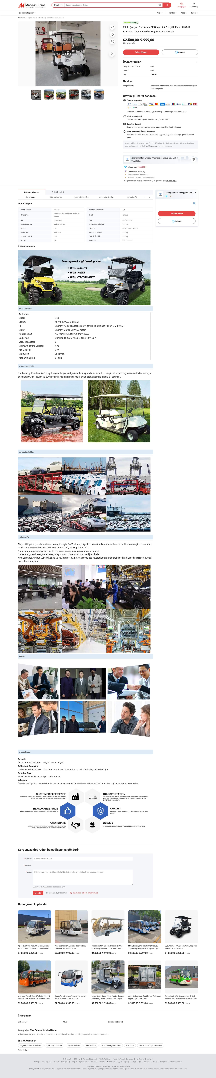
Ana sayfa (21, 18)
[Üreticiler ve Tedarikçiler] (31, 5)
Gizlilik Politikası (104, 1059)
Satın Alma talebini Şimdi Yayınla (84, 893)
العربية (120, 1062)
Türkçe (155, 1062)
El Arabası (130, 1045)
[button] (145, 197)
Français (74, 1062)
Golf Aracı (22, 1022)
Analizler (150, 1059)
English (48, 1062)
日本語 (134, 1062)
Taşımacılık (31, 18)
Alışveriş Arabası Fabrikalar (30, 1045)
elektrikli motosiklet (115, 1022)
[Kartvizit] (194, 203)
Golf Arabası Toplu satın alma (150, 1045)
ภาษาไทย (147, 1062)
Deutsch (102, 1062)
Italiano (93, 1062)
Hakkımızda (67, 1059)
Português (64, 1062)
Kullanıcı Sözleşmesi (90, 1059)
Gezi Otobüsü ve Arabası (55, 18)
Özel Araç (41, 18)
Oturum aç (194, 6)
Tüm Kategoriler (27, 13)
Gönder (38, 892)
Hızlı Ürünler (140, 1059)
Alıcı (158, 13)
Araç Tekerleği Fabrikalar (111, 1045)
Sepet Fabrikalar (74, 1045)
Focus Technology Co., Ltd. (107, 1066)
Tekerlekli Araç (91, 1045)
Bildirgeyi (77, 1059)
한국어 (126, 1062)
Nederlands (111, 1062)
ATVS (65, 1022)
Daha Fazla (22, 1050)
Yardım (172, 13)
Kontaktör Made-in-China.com (123, 1059)
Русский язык (84, 1062)
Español (56, 1062)
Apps (183, 13)
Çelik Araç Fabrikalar (54, 1045)
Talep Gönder (141, 52)
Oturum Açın (171, 180)
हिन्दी (140, 1062)
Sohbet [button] (181, 52)
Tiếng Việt (163, 1062)
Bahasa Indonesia (176, 1062)
